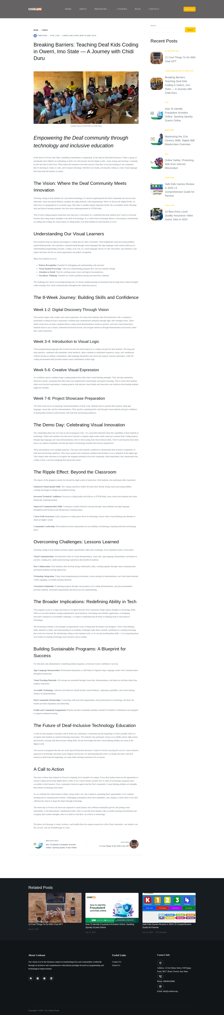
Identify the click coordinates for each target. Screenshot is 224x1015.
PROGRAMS (100, 9)
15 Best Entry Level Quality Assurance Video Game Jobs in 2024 (179, 215)
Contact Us (116, 962)
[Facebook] (30, 978)
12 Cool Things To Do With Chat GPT (45, 924)
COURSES (122, 9)
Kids (89, 36)
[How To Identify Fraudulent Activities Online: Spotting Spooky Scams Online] (112, 908)
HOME (68, 9)
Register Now (189, 9)
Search (153, 25)
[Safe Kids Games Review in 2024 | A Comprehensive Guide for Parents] (169, 908)
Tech (94, 36)
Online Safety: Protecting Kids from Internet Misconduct (179, 164)
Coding (65, 36)
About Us (116, 965)
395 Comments (161, 932)
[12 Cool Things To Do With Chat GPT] (55, 908)
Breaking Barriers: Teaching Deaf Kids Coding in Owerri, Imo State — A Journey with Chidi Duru (178, 85)
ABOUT (83, 9)
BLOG (138, 9)
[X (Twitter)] (37, 978)
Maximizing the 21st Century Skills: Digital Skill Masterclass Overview (179, 140)
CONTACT (154, 9)
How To (83, 36)
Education (74, 36)
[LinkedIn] (51, 978)
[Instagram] (44, 978)
